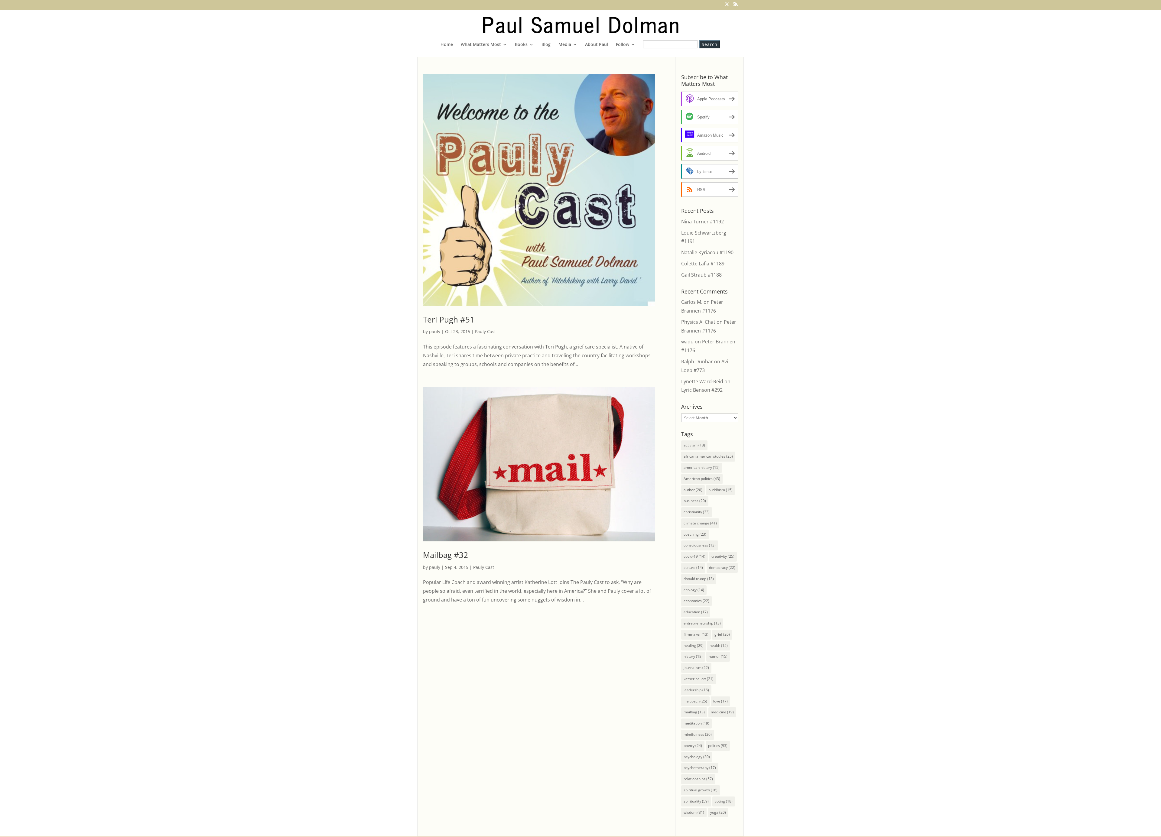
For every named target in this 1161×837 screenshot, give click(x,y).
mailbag (694, 712)
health (719, 645)
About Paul (596, 44)
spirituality (696, 801)
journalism (696, 667)
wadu (687, 341)
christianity (697, 511)
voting (724, 801)
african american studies (708, 456)
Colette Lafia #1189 (702, 263)
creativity (722, 556)
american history (702, 467)
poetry (693, 745)
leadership (696, 690)
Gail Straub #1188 (701, 274)
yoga (718, 812)
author (693, 489)
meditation (696, 723)
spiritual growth (700, 790)
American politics (702, 478)
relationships (698, 778)
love (720, 701)
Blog (546, 44)
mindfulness (698, 734)
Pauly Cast (485, 331)
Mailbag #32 (445, 555)
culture (693, 567)
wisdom (694, 812)
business (695, 500)
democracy (722, 567)
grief (722, 634)
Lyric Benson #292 (702, 390)
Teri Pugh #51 (448, 319)
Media (564, 44)
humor (718, 656)
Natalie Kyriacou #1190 (707, 252)
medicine (722, 712)
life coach (695, 701)
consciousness (700, 545)
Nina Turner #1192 (702, 221)
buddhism (720, 489)
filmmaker (696, 634)
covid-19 (694, 556)
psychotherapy (700, 767)
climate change (700, 523)
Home (447, 44)
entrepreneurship (702, 623)
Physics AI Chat (698, 322)
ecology (694, 589)
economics (696, 600)
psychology (697, 756)
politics (717, 745)
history (693, 656)
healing (694, 645)
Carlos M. (691, 302)
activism (694, 445)
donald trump (699, 578)
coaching (695, 534)
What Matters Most (481, 44)
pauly (434, 331)
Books (521, 44)
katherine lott (699, 678)
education (696, 612)
